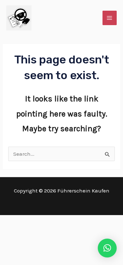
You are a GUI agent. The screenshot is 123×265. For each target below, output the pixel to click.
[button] (107, 248)
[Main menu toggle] (109, 18)
